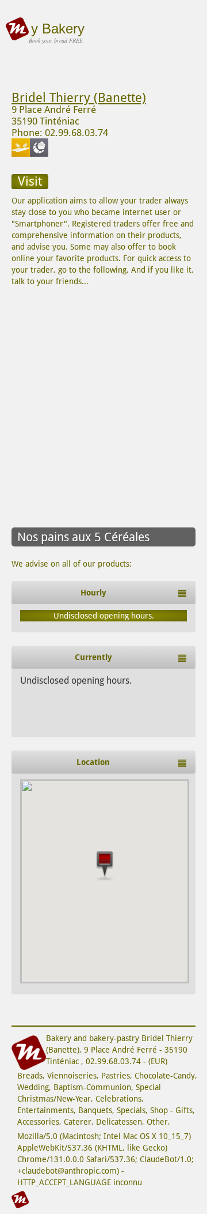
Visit (30, 181)
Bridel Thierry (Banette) (79, 98)
